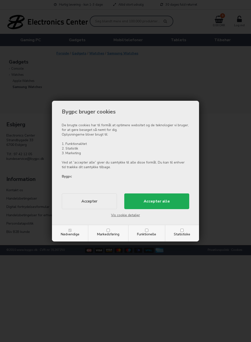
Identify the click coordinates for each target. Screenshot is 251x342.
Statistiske (182, 234)
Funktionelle (146, 234)
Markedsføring (108, 234)
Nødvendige (70, 234)
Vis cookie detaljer (125, 215)
